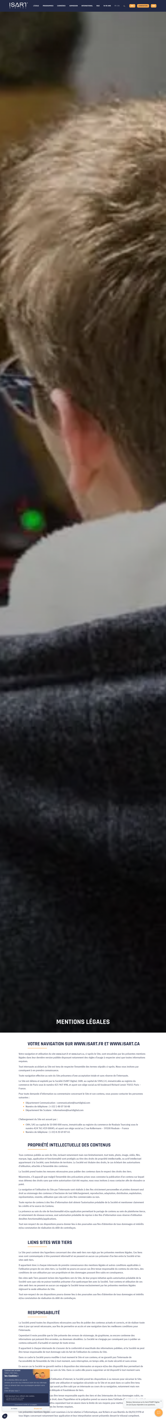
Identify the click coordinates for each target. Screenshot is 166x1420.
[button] (124, 6)
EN (118, 6)
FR (115, 6)
